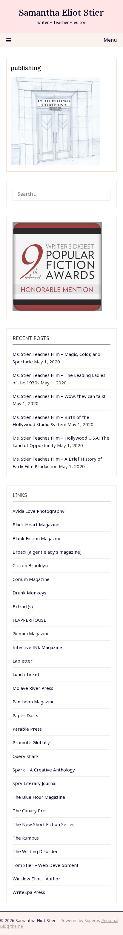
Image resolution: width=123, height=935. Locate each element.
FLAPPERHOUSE (29, 620)
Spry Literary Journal (34, 783)
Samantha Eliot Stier (61, 12)
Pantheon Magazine (34, 702)
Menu (110, 40)
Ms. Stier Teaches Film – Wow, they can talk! (59, 396)
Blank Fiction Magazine (37, 538)
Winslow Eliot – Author (36, 879)
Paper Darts (25, 715)
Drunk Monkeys (29, 593)
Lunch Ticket (26, 674)
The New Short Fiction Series (43, 824)
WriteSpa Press (29, 892)
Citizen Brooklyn (30, 565)
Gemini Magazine (31, 633)
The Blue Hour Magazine (39, 797)
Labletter (23, 661)
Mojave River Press (33, 688)
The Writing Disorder (35, 851)
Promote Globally (31, 742)
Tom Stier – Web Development (46, 865)
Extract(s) (23, 606)
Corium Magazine (31, 579)
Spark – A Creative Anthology (44, 770)
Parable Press (27, 729)
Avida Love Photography (38, 511)
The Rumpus (26, 838)
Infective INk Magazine (37, 647)
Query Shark (26, 756)
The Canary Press (31, 810)
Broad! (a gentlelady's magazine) (47, 552)
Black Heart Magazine (36, 525)
